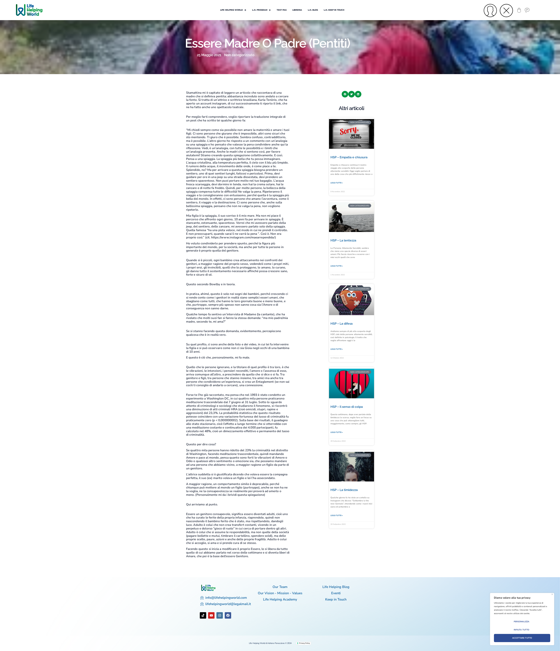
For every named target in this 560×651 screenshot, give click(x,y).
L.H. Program (259, 10)
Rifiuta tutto (521, 629)
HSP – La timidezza (344, 490)
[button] (345, 94)
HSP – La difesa (341, 323)
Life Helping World (231, 10)
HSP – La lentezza (343, 240)
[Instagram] (219, 615)
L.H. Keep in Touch (334, 10)
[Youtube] (211, 615)
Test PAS (282, 10)
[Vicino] (552, 594)
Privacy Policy (304, 643)
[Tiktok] (203, 615)
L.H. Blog (313, 10)
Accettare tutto (522, 638)
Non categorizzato (239, 55)
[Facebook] (228, 615)
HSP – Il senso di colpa (346, 407)
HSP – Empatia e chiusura (349, 157)
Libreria (297, 10)
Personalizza (521, 621)
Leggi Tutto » (336, 183)
